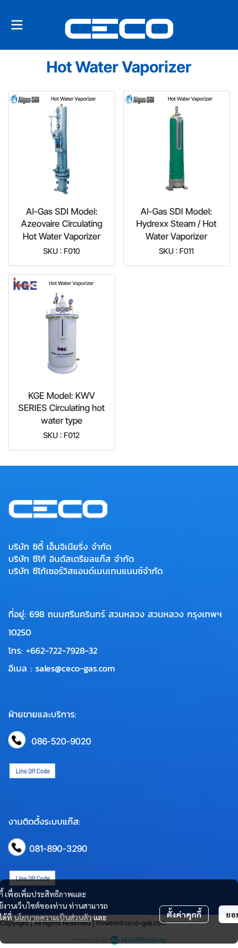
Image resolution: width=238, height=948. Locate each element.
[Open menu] (17, 25)
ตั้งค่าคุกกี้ (184, 914)
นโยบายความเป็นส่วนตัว (53, 917)
